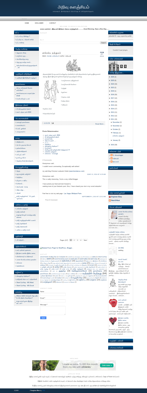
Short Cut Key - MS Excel (25, 285)
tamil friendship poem (61, 259)
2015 (112, 105)
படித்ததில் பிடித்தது (92, 273)
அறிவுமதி (116, 158)
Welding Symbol (44, 261)
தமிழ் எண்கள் (20, 212)
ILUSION (70, 257)
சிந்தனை (84, 265)
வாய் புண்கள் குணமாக (23, 250)
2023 (112, 87)
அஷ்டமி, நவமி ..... (50, 141)
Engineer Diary (116, 197)
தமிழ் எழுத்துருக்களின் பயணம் (26, 220)
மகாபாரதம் (89, 278)
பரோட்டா (63, 275)
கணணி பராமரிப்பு (76, 263)
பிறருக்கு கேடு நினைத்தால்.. (25, 161)
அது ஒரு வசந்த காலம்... (24, 62)
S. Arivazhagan (118, 155)
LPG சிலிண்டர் (86, 257)
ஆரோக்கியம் (66, 261)
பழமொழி (70, 275)
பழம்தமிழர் (77, 275)
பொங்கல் (66, 278)
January (115, 140)
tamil (49, 259)
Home (27, 23)
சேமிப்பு (105, 265)
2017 (112, 98)
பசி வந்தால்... (20, 240)
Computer (62, 257)
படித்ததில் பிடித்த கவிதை (117, 232)
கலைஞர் (103, 263)
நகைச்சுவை (97, 271)
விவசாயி (66, 282)
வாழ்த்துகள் (47, 282)
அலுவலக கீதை (21, 53)
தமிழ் (57, 267)
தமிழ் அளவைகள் (21, 227)
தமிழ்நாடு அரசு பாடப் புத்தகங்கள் (26, 279)
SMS (43, 259)
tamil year (102, 259)
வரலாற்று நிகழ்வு (55, 280)
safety (94, 257)
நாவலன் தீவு (48, 139)
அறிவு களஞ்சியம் (73, 7)
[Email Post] (52, 123)
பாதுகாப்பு (90, 275)
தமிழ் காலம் (55, 269)
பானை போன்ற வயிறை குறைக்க (26, 260)
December (116, 122)
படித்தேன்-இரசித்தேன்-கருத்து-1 (26, 78)
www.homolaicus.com (76, 171)
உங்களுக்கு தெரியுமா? (23, 276)
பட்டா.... (47, 142)
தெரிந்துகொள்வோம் (79, 271)
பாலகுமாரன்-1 (20, 132)
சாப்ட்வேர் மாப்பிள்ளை (74, 265)
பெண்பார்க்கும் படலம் (23, 99)
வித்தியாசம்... (20, 142)
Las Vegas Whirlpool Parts (73, 193)
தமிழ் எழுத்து (44, 269)
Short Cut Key (102, 257)
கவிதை (42, 265)
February (116, 133)
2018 (112, 94)
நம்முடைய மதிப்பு (21, 180)
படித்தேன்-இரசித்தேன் (46, 275)
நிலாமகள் (116, 162)
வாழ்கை (93, 280)
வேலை (72, 282)
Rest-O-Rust (115, 200)
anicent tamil (44, 257)
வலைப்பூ (65, 280)
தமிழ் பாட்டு (65, 269)
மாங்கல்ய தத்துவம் (22, 209)
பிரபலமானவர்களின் (101, 275)
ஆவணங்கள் (79, 261)
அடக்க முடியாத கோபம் (23, 145)
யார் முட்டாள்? (20, 154)
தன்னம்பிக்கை (20, 148)
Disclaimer (39, 23)
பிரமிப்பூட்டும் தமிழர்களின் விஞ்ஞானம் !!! (57, 150)
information (77, 257)
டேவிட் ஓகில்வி (21, 129)
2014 (112, 109)
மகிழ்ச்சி (96, 278)
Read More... (100, 124)
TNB (43, 390)
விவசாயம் (59, 282)
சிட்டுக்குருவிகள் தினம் (23, 109)
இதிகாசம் (88, 261)
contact (52, 23)
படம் (79, 273)
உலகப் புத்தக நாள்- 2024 (52, 135)
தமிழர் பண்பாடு (47, 267)
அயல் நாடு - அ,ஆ (22, 187)
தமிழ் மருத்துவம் (78, 269)
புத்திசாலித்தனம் (21, 151)
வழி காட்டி (72, 280)
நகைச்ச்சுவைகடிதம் (56, 273)
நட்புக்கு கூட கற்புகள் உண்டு (25, 39)
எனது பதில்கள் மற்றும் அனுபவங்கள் (61, 263)
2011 (112, 119)
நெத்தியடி (19, 177)
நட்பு (64, 273)
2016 (112, 102)
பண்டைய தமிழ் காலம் (23, 230)
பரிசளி (18, 193)
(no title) (121, 248)
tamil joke (74, 259)
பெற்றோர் (59, 278)
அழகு (18, 171)
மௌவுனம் (48, 148)
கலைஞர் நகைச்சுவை (23, 122)
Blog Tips (54, 257)
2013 (112, 112)
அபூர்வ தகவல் (55, 261)
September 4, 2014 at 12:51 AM (94, 196)
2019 (112, 91)
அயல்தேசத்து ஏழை (22, 59)
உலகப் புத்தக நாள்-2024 (23, 112)
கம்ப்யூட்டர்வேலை (95, 263)
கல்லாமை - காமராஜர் (51, 153)
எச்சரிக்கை (104, 261)
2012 (112, 116)
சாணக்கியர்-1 (20, 125)
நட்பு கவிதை (20, 43)
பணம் (56, 275)
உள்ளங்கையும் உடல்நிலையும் (24, 256)
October (115, 129)
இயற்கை (95, 261)
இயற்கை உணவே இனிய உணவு (25, 253)
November (116, 126)
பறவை (84, 275)
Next (85, 240)
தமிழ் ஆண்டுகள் (21, 223)
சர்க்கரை (19, 263)
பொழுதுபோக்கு (77, 278)
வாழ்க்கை (104, 280)
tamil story (93, 259)
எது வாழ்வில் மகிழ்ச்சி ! (23, 174)
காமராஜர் (50, 265)
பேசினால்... (20, 184)
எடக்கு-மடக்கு (46, 263)
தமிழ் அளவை (67, 267)
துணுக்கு (62, 271)
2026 (112, 77)
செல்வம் (99, 265)
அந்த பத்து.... (20, 190)
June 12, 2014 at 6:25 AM (96, 174)
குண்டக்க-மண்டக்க (61, 265)
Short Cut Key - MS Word (24, 282)
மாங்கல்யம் (55, 56)
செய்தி (49, 56)
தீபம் (54, 271)
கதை (84, 263)
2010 (112, 145)
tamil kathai (84, 259)
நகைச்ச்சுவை (44, 274)
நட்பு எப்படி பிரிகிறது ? (23, 36)
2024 (112, 84)
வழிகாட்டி (82, 280)
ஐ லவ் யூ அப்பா (21, 158)
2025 (112, 80)
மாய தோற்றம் (45, 280)
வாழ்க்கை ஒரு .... (22, 56)
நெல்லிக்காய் (20, 266)
